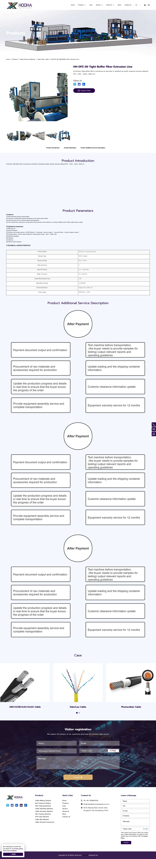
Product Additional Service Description (93, 148)
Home (73, 5)
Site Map (85, 855)
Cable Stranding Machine (44, 809)
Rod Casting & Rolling (43, 803)
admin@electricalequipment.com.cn (98, 804)
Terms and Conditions (10, 851)
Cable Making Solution (43, 800)
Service (98, 5)
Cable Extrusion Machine (44, 811)
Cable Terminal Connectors (44, 822)
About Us (109, 5)
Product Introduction (52, 148)
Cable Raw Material (42, 819)
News (119, 5)
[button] (77, 713)
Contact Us (128, 5)
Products (81, 5)
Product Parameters (70, 148)
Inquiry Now (85, 90)
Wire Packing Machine (43, 814)
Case (90, 5)
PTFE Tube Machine (42, 817)
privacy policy (18, 849)
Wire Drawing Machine (43, 806)
